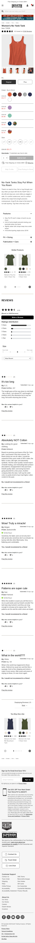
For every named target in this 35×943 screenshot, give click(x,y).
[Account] (28, 5)
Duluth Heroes (6, 906)
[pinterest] (18, 917)
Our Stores (5, 902)
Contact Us (5, 876)
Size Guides (21, 881)
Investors (5, 909)
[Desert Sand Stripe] (27, 269)
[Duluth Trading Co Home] (17, 6)
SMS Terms (21, 876)
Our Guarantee (22, 886)
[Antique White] (6, 733)
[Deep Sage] (6, 269)
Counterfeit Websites (24, 888)
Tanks (17, 22)
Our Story (5, 899)
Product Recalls (22, 891)
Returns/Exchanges (24, 879)
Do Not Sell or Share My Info (9, 936)
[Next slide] (30, 287)
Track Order (6, 879)
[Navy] (9, 733)
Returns (30, 163)
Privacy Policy (23, 783)
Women (8, 22)
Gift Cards (21, 884)
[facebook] (4, 917)
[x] (8, 917)
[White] (9, 269)
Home (3, 22)
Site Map (4, 939)
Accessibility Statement (9, 891)
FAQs (3, 884)
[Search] (2, 11)
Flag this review (7, 411)
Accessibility (6, 888)
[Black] (23, 269)
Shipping (5, 881)
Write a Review (17, 317)
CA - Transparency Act (8, 934)
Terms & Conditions (7, 931)
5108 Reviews (27, 31)
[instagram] (22, 917)
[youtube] (13, 917)
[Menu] (2, 5)
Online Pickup (6, 886)
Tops (12, 22)
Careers (4, 904)
